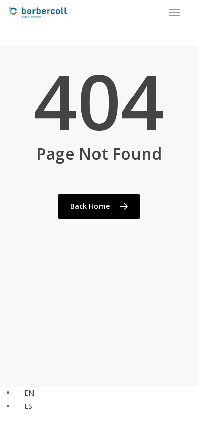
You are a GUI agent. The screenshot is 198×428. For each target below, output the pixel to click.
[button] (174, 12)
